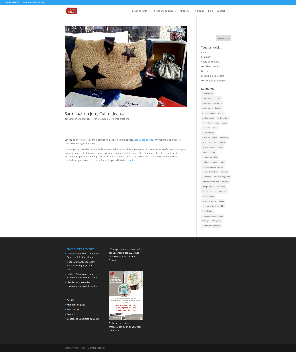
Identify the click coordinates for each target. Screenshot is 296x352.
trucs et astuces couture (212, 216)
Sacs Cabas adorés (143, 139)
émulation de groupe (211, 225)
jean (213, 152)
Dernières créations (119, 118)
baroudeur (207, 122)
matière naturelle (209, 157)
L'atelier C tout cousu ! (80, 118)
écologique (216, 220)
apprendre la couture (211, 98)
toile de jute (207, 211)
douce (222, 142)
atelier (221, 113)
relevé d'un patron (222, 176)
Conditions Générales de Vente (83, 318)
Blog (210, 11)
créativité (224, 137)
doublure (212, 142)
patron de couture (210, 171)
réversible (221, 186)
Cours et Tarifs (139, 11)
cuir (204, 142)
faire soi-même (209, 147)
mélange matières (210, 162)
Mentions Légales (76, 304)
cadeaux (206, 127)
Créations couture (163, 11)
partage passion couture (212, 167)
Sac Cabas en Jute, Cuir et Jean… (94, 113)
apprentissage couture (212, 103)
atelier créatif (208, 118)
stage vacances (209, 201)
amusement (207, 93)
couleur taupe (208, 132)
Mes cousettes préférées (214, 80)
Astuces (205, 52)
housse (205, 152)
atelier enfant (223, 118)
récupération (208, 186)
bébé (217, 122)
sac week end (221, 191)
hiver (221, 147)
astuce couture (208, 113)
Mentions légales (96, 347)
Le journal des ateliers (212, 75)
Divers (204, 71)
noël (223, 162)
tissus (221, 201)
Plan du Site (73, 309)
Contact (221, 11)
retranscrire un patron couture (215, 181)
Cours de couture (210, 61)
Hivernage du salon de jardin (82, 277)
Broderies (185, 11)
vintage (205, 220)
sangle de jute (208, 196)
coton (215, 127)
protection (206, 176)
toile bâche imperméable (213, 206)
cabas (224, 122)
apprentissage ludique (212, 108)
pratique (224, 171)
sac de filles (207, 191)
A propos (199, 11)
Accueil (70, 299)
